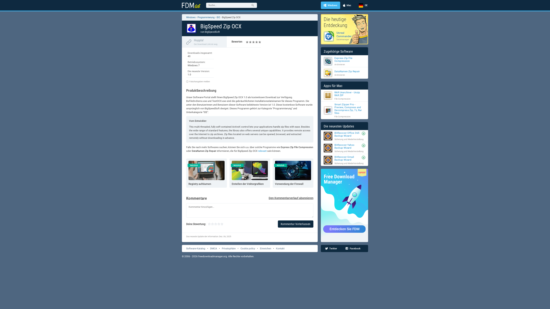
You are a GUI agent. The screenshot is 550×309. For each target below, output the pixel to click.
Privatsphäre (229, 248)
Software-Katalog (195, 248)
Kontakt (280, 248)
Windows (191, 17)
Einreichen (265, 248)
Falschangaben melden (199, 81)
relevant (262, 150)
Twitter (333, 248)
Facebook (355, 248)
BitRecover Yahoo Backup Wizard (344, 146)
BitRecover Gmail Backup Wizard (344, 158)
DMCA (213, 248)
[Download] (363, 133)
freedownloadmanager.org (212, 256)
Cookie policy (247, 248)
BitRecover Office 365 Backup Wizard (346, 134)
